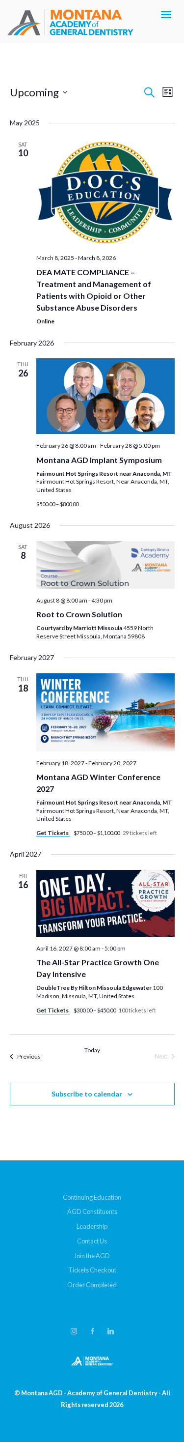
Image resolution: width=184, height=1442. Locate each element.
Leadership (92, 1226)
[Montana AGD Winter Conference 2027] (105, 712)
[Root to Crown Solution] (105, 565)
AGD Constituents (92, 1211)
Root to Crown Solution (79, 614)
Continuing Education (92, 1197)
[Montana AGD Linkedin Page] (110, 1331)
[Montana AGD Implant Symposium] (105, 396)
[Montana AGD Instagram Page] (73, 1331)
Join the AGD (92, 1256)
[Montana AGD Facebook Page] (92, 1331)
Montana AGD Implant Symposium (99, 459)
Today (92, 1050)
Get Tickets (53, 832)
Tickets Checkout (92, 1270)
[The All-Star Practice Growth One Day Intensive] (105, 903)
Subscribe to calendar (87, 1094)
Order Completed (92, 1285)
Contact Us (92, 1241)
